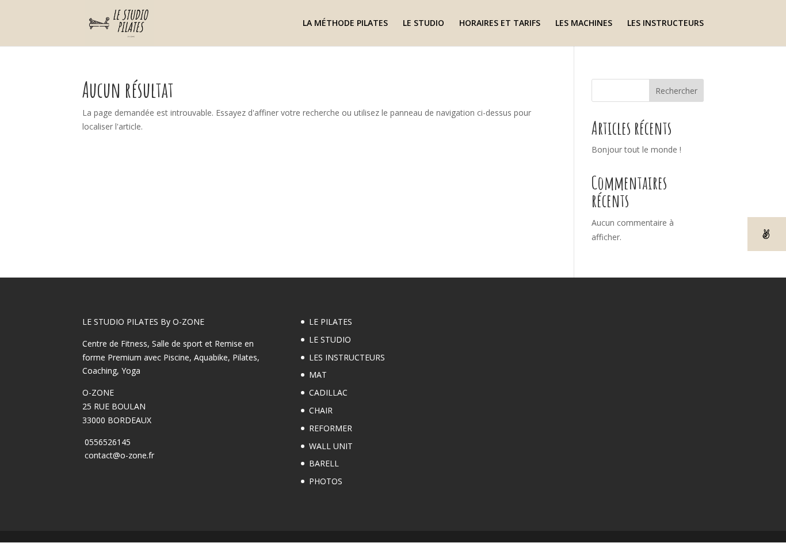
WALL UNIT (331, 446)
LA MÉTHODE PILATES (345, 23)
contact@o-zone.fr (118, 455)
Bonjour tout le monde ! (636, 149)
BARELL (324, 463)
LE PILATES (330, 321)
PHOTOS (325, 481)
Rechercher (676, 90)
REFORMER (330, 428)
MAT (318, 374)
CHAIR (321, 410)
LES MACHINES (583, 23)
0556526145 (106, 441)
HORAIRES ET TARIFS (499, 23)
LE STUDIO (423, 23)
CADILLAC (328, 392)
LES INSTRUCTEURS (665, 23)
